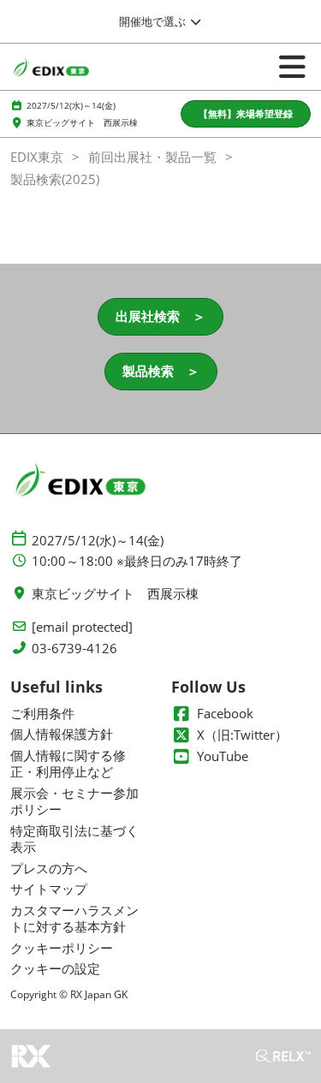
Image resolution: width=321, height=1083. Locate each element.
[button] (246, 114)
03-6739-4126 (74, 648)
